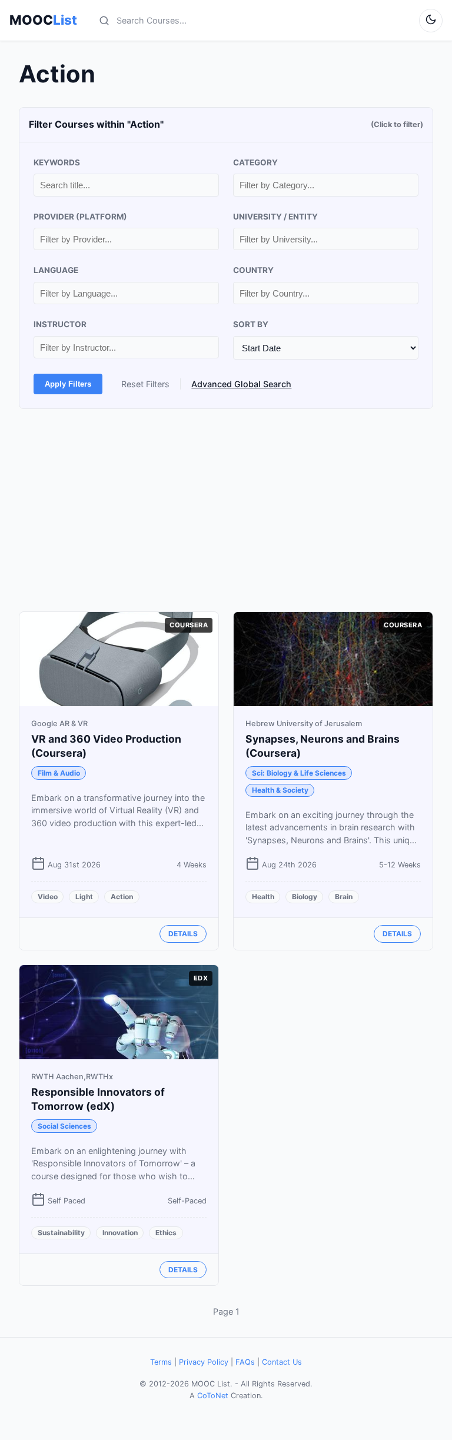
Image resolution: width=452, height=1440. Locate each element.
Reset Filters (145, 384)
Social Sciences (64, 1126)
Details (183, 933)
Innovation (120, 1232)
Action (122, 896)
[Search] (104, 20)
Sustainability (61, 1232)
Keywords (57, 162)
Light (84, 896)
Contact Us (282, 1362)
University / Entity (275, 216)
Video (48, 896)
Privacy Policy (203, 1362)
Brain (344, 896)
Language (56, 270)
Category (255, 162)
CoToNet (212, 1395)
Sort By (250, 324)
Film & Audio (59, 773)
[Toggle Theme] (431, 20)
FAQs (245, 1362)
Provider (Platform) (80, 216)
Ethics (166, 1232)
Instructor (60, 324)
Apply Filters (68, 384)
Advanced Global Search (241, 384)
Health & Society (280, 790)
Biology (304, 896)
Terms (161, 1362)
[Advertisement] (226, 510)
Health (263, 896)
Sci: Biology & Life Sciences (299, 773)
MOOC (43, 20)
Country (253, 270)
